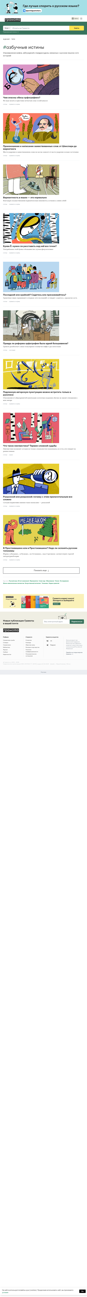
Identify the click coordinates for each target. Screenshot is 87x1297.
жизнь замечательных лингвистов (13, 583)
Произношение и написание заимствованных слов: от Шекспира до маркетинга (40, 147)
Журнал (5, 649)
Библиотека (6, 647)
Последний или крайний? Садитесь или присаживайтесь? (34, 294)
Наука (11, 455)
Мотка (68, 664)
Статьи (5, 104)
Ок (82, 1291)
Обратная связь (30, 645)
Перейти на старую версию (74, 653)
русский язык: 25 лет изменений (19, 581)
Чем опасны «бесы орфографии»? (21, 97)
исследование (64, 581)
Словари (5, 642)
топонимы (45, 583)
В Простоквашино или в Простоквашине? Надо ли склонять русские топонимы (40, 549)
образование (50, 581)
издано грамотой (54, 583)
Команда (28, 642)
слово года (42, 581)
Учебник (5, 652)
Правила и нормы (14, 104)
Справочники (7, 645)
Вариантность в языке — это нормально (25, 197)
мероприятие (34, 581)
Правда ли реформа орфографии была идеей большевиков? (35, 343)
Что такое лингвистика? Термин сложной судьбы (30, 445)
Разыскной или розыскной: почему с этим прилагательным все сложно (37, 498)
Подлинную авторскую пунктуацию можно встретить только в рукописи (37, 393)
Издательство (7, 654)
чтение (57, 581)
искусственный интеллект (33, 583)
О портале (29, 640)
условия (5, 1292)
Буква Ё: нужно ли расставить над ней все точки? (30, 246)
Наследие (12, 350)
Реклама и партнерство (32, 647)
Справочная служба (9, 640)
